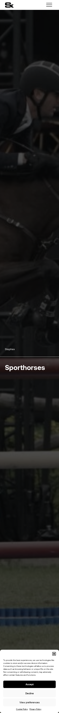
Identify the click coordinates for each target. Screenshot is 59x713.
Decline (29, 693)
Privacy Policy (35, 709)
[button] (54, 653)
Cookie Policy (22, 709)
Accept (30, 684)
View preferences (30, 702)
